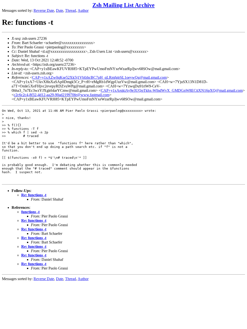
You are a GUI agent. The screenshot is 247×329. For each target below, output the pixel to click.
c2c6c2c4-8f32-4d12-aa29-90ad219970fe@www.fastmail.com (61, 95)
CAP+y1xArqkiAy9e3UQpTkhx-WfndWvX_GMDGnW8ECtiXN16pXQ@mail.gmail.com (172, 90)
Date (59, 10)
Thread (70, 10)
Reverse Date (44, 10)
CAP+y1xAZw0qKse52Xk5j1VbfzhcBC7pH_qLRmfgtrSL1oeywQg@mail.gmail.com (99, 77)
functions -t (30, 212)
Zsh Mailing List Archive (123, 5)
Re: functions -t (33, 195)
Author (83, 10)
